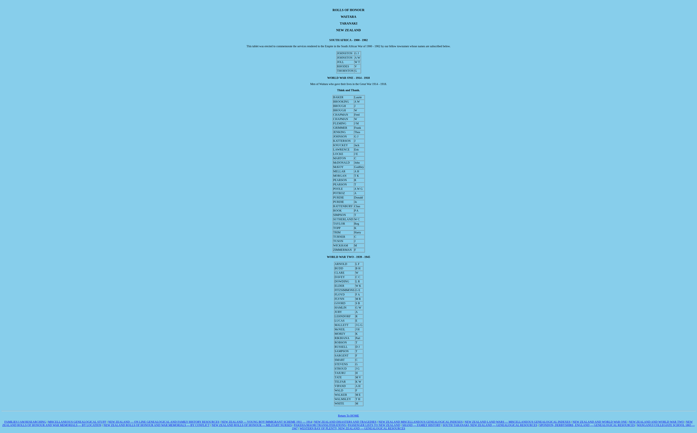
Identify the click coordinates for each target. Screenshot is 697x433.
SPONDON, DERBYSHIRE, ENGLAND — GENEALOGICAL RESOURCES (587, 425)
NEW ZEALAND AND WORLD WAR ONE (599, 421)
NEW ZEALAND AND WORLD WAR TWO (656, 421)
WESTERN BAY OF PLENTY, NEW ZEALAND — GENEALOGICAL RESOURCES (352, 428)
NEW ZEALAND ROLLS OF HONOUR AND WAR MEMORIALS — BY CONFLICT (156, 425)
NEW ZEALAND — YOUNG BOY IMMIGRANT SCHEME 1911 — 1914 (266, 421)
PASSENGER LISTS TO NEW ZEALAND (374, 425)
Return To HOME (348, 415)
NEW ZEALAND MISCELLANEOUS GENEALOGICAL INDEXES (420, 421)
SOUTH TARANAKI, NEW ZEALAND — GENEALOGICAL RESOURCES (490, 425)
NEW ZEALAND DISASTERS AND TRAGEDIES (345, 421)
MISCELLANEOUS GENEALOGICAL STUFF (77, 421)
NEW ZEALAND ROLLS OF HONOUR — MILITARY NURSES (252, 425)
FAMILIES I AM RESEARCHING (25, 421)
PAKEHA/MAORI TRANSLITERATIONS (320, 425)
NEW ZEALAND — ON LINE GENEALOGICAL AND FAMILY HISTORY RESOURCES (163, 421)
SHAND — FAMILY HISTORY (421, 425)
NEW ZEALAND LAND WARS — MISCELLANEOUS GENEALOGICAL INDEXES (517, 421)
